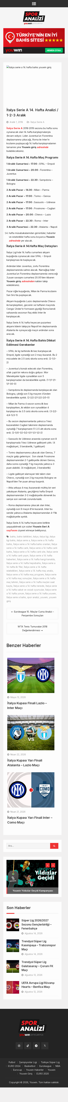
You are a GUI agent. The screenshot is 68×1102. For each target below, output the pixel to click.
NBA (57, 1066)
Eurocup (17, 1070)
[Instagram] (19, 1045)
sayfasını (11, 530)
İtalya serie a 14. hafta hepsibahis (23, 563)
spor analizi (33, 597)
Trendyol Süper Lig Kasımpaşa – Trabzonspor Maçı (39, 945)
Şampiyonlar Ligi (28, 1062)
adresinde (14, 240)
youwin (44, 597)
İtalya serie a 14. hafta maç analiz (36, 570)
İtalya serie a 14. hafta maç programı (25, 574)
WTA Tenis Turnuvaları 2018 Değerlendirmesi (32, 628)
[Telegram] (36, 1045)
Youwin (51, 1070)
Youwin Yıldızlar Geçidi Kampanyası (33, 890)
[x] (44, 1045)
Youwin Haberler (35, 1070)
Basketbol (29, 1066)
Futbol (12, 1062)
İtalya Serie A (37, 122)
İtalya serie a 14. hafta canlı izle (29, 551)
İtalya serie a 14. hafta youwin (40, 593)
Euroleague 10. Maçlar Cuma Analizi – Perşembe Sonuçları (34, 613)
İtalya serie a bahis (16, 597)
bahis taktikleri (24, 536)
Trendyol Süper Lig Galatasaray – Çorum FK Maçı (37, 966)
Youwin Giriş (25, 1073)
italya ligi (44, 536)
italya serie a (23, 540)
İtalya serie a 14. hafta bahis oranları (31, 544)
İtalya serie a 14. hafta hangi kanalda (36, 559)
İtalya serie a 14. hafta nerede (28, 586)
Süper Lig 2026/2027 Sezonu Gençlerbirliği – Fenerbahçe (37, 924)
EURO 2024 (14, 1066)
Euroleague (45, 1066)
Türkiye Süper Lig (50, 1062)
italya (35, 536)
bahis (13, 536)
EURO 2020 (42, 1073)
